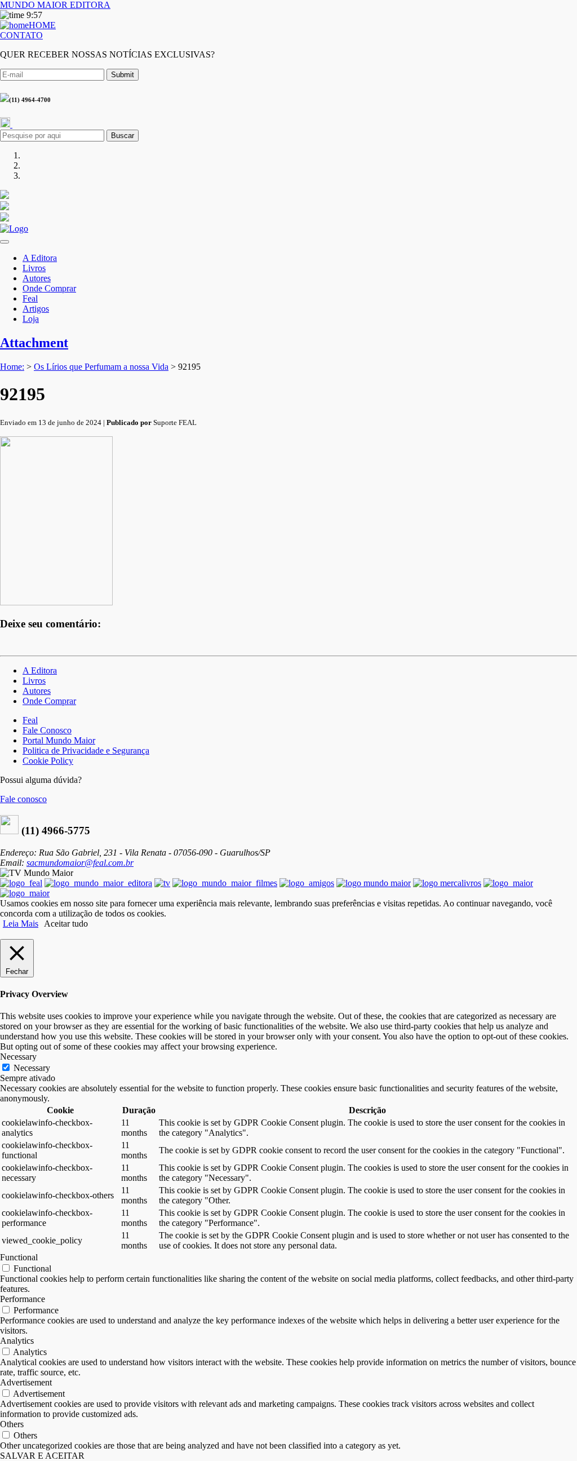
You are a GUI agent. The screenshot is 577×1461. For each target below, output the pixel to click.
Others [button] (12, 1424)
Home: (12, 366)
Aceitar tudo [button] (66, 923)
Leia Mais (20, 923)
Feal (30, 298)
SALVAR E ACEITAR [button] (42, 1455)
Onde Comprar (49, 288)
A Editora (40, 258)
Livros (34, 268)
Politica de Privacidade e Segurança (86, 750)
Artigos (36, 308)
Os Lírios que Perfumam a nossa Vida (101, 366)
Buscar (122, 135)
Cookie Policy (48, 760)
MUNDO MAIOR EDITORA (55, 5)
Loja (31, 319)
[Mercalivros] (447, 883)
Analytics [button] (17, 1340)
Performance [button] (22, 1299)
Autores (37, 278)
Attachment (34, 342)
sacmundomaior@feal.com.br (80, 862)
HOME (42, 25)
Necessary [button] (18, 1056)
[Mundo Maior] (373, 883)
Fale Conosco (47, 730)
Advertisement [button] (26, 1382)
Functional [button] (19, 1257)
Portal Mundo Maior (59, 740)
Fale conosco (23, 799)
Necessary (32, 1068)
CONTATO (21, 35)
